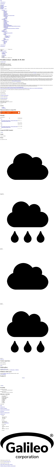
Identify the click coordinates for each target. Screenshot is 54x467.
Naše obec (3, 10)
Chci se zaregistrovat (3, 374)
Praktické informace (4, 31)
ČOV (4, 38)
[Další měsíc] (4, 117)
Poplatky (5, 34)
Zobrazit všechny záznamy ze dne (5, 121)
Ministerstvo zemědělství (3, 408)
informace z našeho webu (6, 373)
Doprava (5, 32)
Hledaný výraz (10, 49)
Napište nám (5, 41)
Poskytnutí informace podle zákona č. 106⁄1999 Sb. (12, 28)
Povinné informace (6, 21)
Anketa (5, 43)
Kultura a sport (6, 16)
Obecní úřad (3, 19)
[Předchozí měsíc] (0, 117)
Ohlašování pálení (6, 39)
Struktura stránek (7, 464)
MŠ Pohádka (5, 18)
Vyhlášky (5, 20)
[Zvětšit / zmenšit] (2, 103)
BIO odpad (6, 36)
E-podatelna (5, 22)
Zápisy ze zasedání (6, 24)
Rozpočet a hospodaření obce (8, 25)
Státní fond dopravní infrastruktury (5, 409)
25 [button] (1, 125)
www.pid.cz (34, 72)
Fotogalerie (5, 12)
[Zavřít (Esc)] (0, 103)
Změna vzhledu (2, 464)
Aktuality (3, 30)
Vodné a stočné (7, 37)
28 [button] (1, 119)
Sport (6, 17)
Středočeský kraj (2, 414)
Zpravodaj (5, 11)
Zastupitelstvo (5, 23)
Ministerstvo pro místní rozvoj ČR (4, 412)
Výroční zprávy (6, 27)
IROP (1, 405)
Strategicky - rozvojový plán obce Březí (9, 15)
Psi (5, 35)
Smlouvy (5, 29)
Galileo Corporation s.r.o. (7, 461)
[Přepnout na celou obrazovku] (1, 103)
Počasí (4, 42)
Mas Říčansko (2, 411)
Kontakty (3, 40)
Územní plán (5, 14)
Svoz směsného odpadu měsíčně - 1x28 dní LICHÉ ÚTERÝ (9, 120)
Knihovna (5, 33)
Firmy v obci (5, 13)
